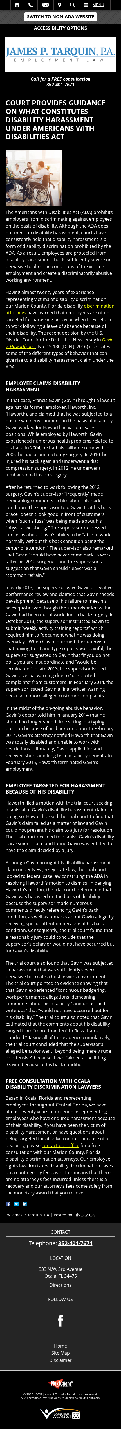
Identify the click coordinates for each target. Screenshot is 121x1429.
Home (17, 5)
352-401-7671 (60, 84)
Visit (60, 5)
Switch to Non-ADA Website (60, 17)
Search (72, 5)
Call (30, 5)
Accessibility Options (60, 28)
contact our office (60, 1145)
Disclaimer (60, 1360)
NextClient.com (89, 1398)
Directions (60, 1285)
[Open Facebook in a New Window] (60, 1320)
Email (45, 5)
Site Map (60, 1353)
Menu (98, 5)
